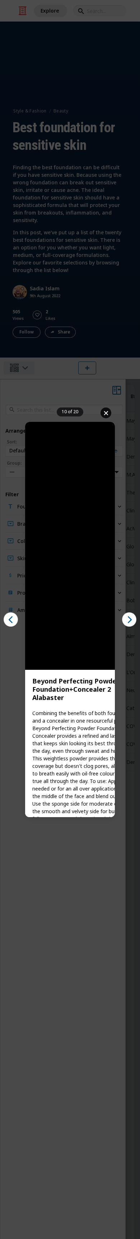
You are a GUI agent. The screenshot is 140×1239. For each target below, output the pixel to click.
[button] (11, 619)
